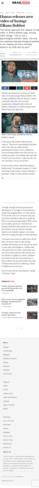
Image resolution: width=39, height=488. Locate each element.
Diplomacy (7, 417)
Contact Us (7, 447)
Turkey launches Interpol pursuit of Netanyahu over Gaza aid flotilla (12, 288)
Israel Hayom (19, 476)
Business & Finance (10, 358)
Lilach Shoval (7, 306)
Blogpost (6, 355)
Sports (5, 408)
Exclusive (6, 366)
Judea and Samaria (10, 397)
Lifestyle (6, 401)
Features (6, 382)
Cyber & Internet (9, 405)
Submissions (7, 444)
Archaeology (7, 351)
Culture (5, 362)
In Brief (5, 389)
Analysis (6, 347)
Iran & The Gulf (8, 421)
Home (2, 12)
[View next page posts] (21, 328)
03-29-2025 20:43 (16, 55)
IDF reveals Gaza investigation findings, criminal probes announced (13, 301)
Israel (12, 12)
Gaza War (29, 12)
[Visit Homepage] (21, 3)
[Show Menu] (3, 3)
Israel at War (20, 12)
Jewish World (8, 393)
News (7, 12)
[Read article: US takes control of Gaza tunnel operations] (32, 315)
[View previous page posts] (17, 328)
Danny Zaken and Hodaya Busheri (13, 317)
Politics (5, 428)
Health (5, 386)
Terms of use (7, 436)
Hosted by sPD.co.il (8, 481)
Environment (7, 374)
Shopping (6, 432)
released (15, 104)
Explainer (6, 370)
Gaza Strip (7, 424)
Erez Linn (6, 293)
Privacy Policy (8, 440)
